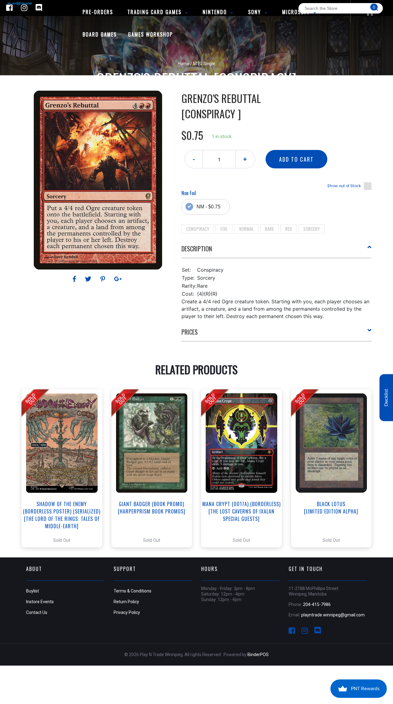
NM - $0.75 (208, 206)
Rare (269, 228)
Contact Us (36, 612)
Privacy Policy (127, 612)
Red (288, 228)
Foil (224, 228)
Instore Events (40, 601)
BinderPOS (258, 654)
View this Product (64, 468)
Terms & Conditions (132, 590)
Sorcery (311, 228)
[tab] (276, 251)
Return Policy (126, 601)
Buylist (32, 590)
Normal (246, 228)
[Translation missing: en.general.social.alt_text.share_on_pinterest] (103, 279)
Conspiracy (197, 228)
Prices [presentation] (189, 331)
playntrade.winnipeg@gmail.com (333, 614)
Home (183, 63)
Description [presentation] (196, 248)
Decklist (386, 397)
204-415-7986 (317, 604)
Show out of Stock (344, 185)
